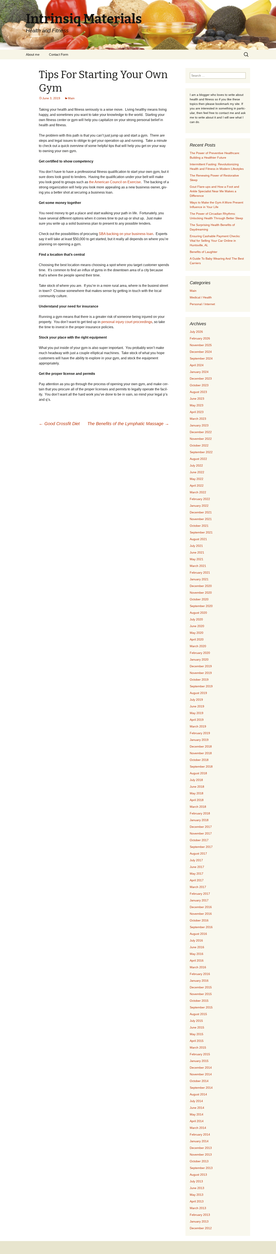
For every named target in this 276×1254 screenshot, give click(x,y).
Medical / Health (201, 297)
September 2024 (201, 358)
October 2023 (199, 385)
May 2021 (196, 559)
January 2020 (199, 659)
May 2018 (196, 793)
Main (71, 98)
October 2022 (199, 445)
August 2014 (198, 1094)
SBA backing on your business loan (126, 234)
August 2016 (198, 933)
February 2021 (200, 572)
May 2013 (196, 1194)
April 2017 (197, 880)
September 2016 (201, 927)
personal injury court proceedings (126, 322)
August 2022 (198, 459)
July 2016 (196, 940)
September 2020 (201, 606)
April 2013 (197, 1201)
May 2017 (196, 873)
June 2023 (197, 398)
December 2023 (201, 378)
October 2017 (199, 840)
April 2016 (197, 960)
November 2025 (201, 345)
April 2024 (197, 365)
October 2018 (199, 760)
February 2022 (200, 499)
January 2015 (199, 1061)
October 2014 (199, 1081)
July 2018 (196, 780)
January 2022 (199, 505)
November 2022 (201, 438)
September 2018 (201, 766)
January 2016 (199, 980)
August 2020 (198, 612)
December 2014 (201, 1067)
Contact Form (58, 54)
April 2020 (197, 639)
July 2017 (196, 860)
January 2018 (199, 820)
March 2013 (198, 1208)
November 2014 (201, 1074)
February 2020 (200, 653)
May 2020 (196, 632)
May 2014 (196, 1114)
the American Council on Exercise (115, 182)
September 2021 (201, 532)
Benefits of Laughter (203, 252)
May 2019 (196, 713)
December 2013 (201, 1148)
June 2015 (197, 1027)
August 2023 (198, 392)
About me (32, 54)
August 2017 (198, 853)
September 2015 (201, 1007)
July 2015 (196, 1020)
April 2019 (197, 719)
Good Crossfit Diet (59, 423)
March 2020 (198, 646)
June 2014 (197, 1107)
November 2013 (201, 1154)
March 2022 (198, 492)
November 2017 (201, 833)
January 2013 (199, 1221)
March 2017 (198, 887)
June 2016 (197, 947)
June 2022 (197, 472)
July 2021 (196, 545)
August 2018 (198, 773)
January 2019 (199, 739)
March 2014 (198, 1127)
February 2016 (200, 974)
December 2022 (201, 432)
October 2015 (199, 1000)
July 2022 (196, 465)
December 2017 (201, 826)
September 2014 (201, 1087)
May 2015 (196, 1034)
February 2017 (200, 893)
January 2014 (199, 1141)
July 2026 (196, 331)
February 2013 (200, 1214)
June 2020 (197, 626)
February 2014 (200, 1134)
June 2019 (197, 706)
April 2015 (197, 1041)
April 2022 (197, 485)
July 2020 (196, 619)
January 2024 (199, 372)
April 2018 (197, 800)
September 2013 (201, 1168)
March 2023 (198, 418)
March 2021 (198, 566)
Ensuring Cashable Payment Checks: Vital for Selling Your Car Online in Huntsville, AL (215, 240)
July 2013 (196, 1181)
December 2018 (201, 746)
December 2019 (201, 666)
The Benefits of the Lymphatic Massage (128, 423)
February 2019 (200, 733)
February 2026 (200, 338)
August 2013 (198, 1174)
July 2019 (196, 699)
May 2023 (196, 405)
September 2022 (201, 452)
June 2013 (197, 1188)
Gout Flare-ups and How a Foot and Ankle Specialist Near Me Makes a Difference (214, 191)
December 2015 (201, 987)
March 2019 (198, 726)
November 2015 (201, 994)
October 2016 (199, 920)
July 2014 (196, 1101)
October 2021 (199, 525)
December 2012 (201, 1228)
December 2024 (201, 351)
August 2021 (198, 539)
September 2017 (201, 847)
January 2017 (199, 900)
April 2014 (197, 1121)
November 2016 (201, 913)
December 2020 (201, 586)
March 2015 (198, 1047)
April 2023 (197, 412)
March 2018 (198, 806)
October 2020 (199, 599)
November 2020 (201, 592)
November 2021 (201, 519)
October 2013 (199, 1161)
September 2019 (201, 686)
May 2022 (196, 479)
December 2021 (201, 512)
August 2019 (198, 693)
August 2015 (198, 1014)
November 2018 (201, 753)
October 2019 (199, 679)
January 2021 (199, 579)
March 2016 (198, 967)
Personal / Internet (202, 304)
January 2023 (199, 425)
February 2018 (200, 813)
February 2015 (200, 1054)
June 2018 (197, 786)
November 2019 (201, 673)
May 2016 (196, 954)
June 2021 (197, 552)
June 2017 (197, 867)
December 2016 (201, 907)
